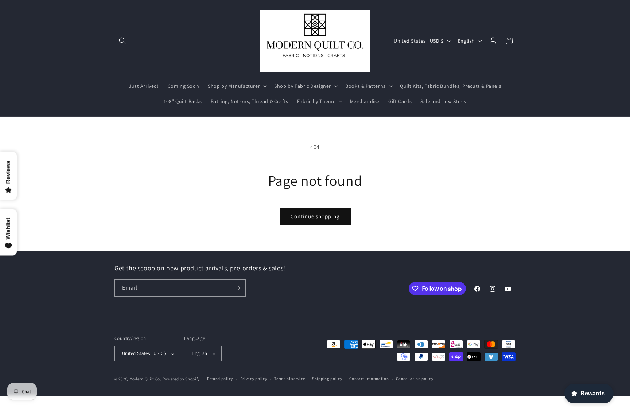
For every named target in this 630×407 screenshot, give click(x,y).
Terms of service (289, 378)
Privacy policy (253, 378)
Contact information (369, 378)
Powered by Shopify (181, 378)
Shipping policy (327, 378)
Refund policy (220, 378)
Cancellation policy (414, 378)
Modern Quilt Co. (145, 378)
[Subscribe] (237, 288)
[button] (122, 41)
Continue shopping (315, 216)
